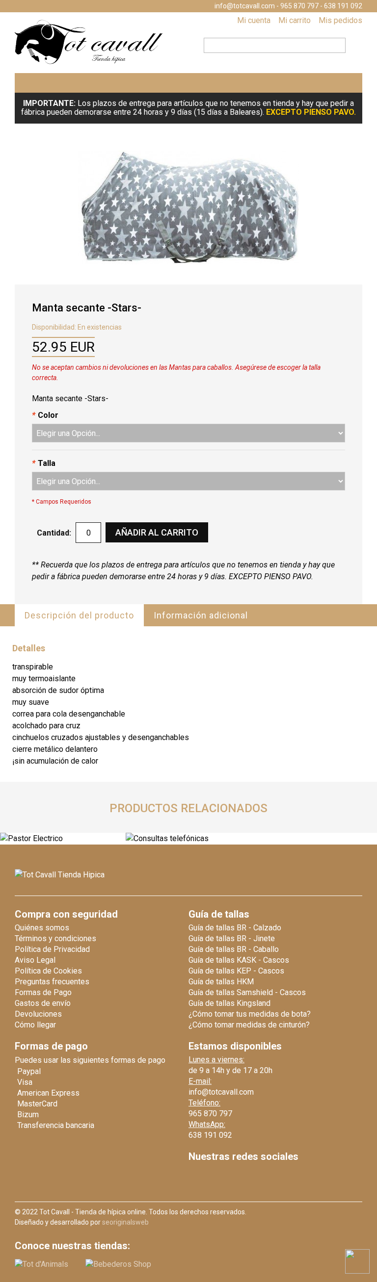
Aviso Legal (35, 960)
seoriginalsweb (125, 1222)
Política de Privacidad (52, 949)
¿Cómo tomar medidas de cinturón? (249, 1024)
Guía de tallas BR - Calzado (234, 927)
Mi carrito (294, 20)
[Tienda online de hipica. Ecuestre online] (89, 62)
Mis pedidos (340, 20)
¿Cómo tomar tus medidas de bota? (249, 1014)
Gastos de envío (43, 1003)
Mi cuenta (253, 20)
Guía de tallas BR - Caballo (233, 949)
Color (45, 415)
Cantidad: (54, 533)
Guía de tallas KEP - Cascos (236, 970)
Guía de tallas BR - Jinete (231, 938)
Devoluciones (38, 1014)
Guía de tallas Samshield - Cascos (247, 992)
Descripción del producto (79, 615)
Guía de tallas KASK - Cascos (238, 960)
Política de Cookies (48, 970)
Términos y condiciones (55, 938)
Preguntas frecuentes (52, 981)
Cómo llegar (35, 1024)
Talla (43, 463)
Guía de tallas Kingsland (229, 1003)
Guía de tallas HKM (221, 981)
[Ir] (351, 44)
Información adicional (201, 615)
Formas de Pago (43, 992)
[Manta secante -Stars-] (188, 207)
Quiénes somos (42, 927)
